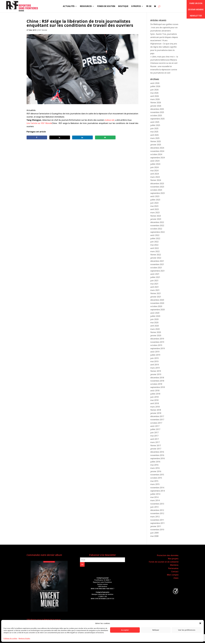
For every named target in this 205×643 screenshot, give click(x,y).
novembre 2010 (157, 529)
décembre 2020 (157, 300)
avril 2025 (154, 135)
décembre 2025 (157, 109)
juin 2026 (154, 89)
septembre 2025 (157, 118)
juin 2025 (154, 128)
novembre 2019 (157, 342)
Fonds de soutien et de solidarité (163, 561)
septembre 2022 (157, 232)
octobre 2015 (156, 478)
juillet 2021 (155, 277)
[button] (200, 623)
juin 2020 (154, 319)
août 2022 (154, 235)
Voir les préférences (186, 630)
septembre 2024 (157, 157)
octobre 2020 (156, 306)
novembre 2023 (157, 186)
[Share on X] (59, 137)
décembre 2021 (157, 261)
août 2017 (154, 426)
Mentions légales (24, 638)
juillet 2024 (155, 164)
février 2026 (155, 102)
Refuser (155, 630)
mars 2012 (155, 516)
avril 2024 (154, 173)
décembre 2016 (157, 452)
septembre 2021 (157, 270)
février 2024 (155, 180)
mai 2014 (154, 497)
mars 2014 (155, 500)
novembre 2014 (157, 487)
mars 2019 (155, 368)
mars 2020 (155, 329)
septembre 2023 (157, 193)
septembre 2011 (157, 523)
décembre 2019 (157, 338)
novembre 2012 (157, 513)
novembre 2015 (157, 474)
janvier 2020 (155, 335)
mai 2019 (154, 361)
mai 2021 (154, 283)
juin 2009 (154, 532)
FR (147, 6)
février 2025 (155, 141)
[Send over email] (105, 137)
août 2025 (154, 122)
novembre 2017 (157, 419)
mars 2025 (155, 138)
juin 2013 (154, 507)
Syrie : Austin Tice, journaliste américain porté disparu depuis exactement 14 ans (164, 37)
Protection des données (167, 555)
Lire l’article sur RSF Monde (39, 123)
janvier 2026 (155, 106)
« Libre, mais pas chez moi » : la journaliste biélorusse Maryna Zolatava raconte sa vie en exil (164, 59)
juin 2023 (154, 203)
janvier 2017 (155, 448)
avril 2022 (154, 248)
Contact (174, 571)
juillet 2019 (155, 355)
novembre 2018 (157, 380)
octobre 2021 (156, 267)
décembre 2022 (157, 222)
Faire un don (195, 3)
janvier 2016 (155, 471)
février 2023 (155, 216)
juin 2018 (154, 397)
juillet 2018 (155, 393)
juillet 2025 (155, 125)
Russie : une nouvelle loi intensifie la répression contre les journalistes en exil (163, 69)
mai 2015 (154, 481)
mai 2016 (154, 465)
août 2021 (154, 274)
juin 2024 (154, 167)
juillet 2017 (155, 429)
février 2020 (155, 332)
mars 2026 (155, 99)
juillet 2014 (155, 494)
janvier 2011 (155, 526)
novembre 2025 (157, 112)
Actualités (69, 6)
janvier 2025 (155, 144)
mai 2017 (154, 435)
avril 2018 (154, 403)
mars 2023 (155, 212)
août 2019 (154, 351)
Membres (174, 565)
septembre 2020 (157, 309)
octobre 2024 (156, 154)
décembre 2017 (157, 416)
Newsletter (196, 15)
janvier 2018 (155, 413)
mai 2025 (154, 131)
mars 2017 (155, 442)
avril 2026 (154, 96)
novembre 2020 (157, 303)
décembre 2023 (157, 183)
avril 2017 (154, 439)
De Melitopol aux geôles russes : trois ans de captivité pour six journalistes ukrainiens (164, 27)
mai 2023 (154, 206)
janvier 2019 (155, 374)
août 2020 (154, 313)
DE (150, 6)
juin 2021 (154, 280)
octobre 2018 (156, 384)
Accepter (125, 630)
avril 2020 (154, 325)
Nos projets (173, 558)
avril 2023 (154, 209)
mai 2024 (154, 170)
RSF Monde (42, 30)
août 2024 (154, 160)
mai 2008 (154, 536)
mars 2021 (155, 290)
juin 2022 (154, 241)
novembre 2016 (157, 455)
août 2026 (154, 83)
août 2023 (154, 196)
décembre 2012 (157, 510)
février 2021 (155, 293)
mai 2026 (154, 93)
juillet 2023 (155, 199)
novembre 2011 (157, 520)
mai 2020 (154, 322)
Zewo (175, 578)
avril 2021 (154, 287)
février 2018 (155, 410)
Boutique (123, 6)
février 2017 (155, 445)
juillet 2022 (155, 238)
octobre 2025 (156, 115)
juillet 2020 (155, 316)
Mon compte (172, 574)
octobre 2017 (156, 423)
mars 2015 (155, 484)
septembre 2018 (157, 387)
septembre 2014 (157, 490)
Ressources (86, 6)
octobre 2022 (156, 228)
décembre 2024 (157, 148)
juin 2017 (154, 432)
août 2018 (154, 390)
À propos (136, 6)
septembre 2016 (157, 458)
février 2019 (155, 371)
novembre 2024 (157, 151)
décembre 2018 (157, 377)
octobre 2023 (156, 190)
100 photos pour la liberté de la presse (44, 619)
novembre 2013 (157, 503)
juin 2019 (154, 358)
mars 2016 (155, 468)
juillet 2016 (155, 461)
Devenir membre (196, 9)
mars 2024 (155, 177)
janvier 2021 (155, 296)
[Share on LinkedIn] (82, 137)
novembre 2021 (157, 264)
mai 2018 (154, 400)
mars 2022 (155, 251)
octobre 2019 (156, 345)
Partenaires (173, 568)
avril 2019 (154, 364)
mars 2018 (155, 406)
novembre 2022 (157, 225)
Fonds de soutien (106, 6)
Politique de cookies (10, 638)
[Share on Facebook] (37, 137)
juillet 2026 (155, 86)
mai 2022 (154, 245)
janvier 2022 (155, 258)
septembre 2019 (157, 348)
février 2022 (155, 254)
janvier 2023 (155, 219)
